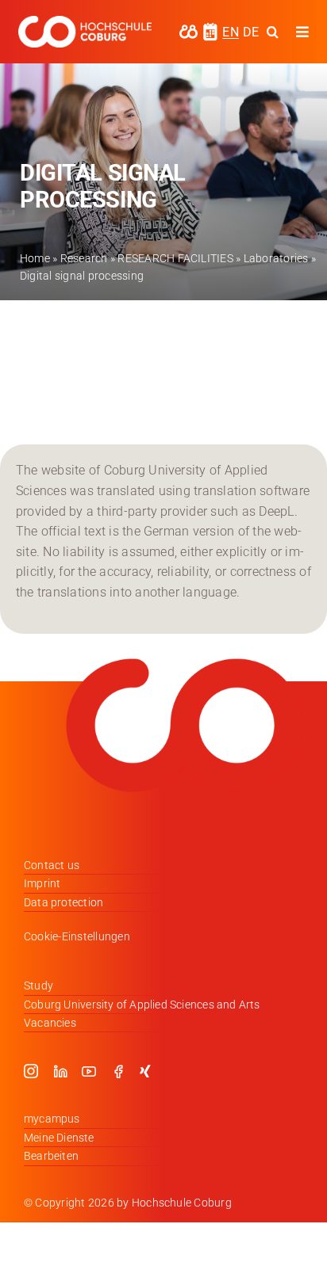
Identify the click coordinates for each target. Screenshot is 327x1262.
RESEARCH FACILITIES (175, 258)
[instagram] (31, 1071)
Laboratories (276, 258)
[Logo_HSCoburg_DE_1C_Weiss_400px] (85, 21)
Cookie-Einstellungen (77, 936)
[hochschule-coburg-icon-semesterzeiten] (210, 28)
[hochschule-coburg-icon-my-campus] (188, 29)
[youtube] (89, 1071)
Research (84, 258)
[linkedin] (60, 1071)
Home (35, 258)
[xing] (145, 1071)
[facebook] (118, 1071)
